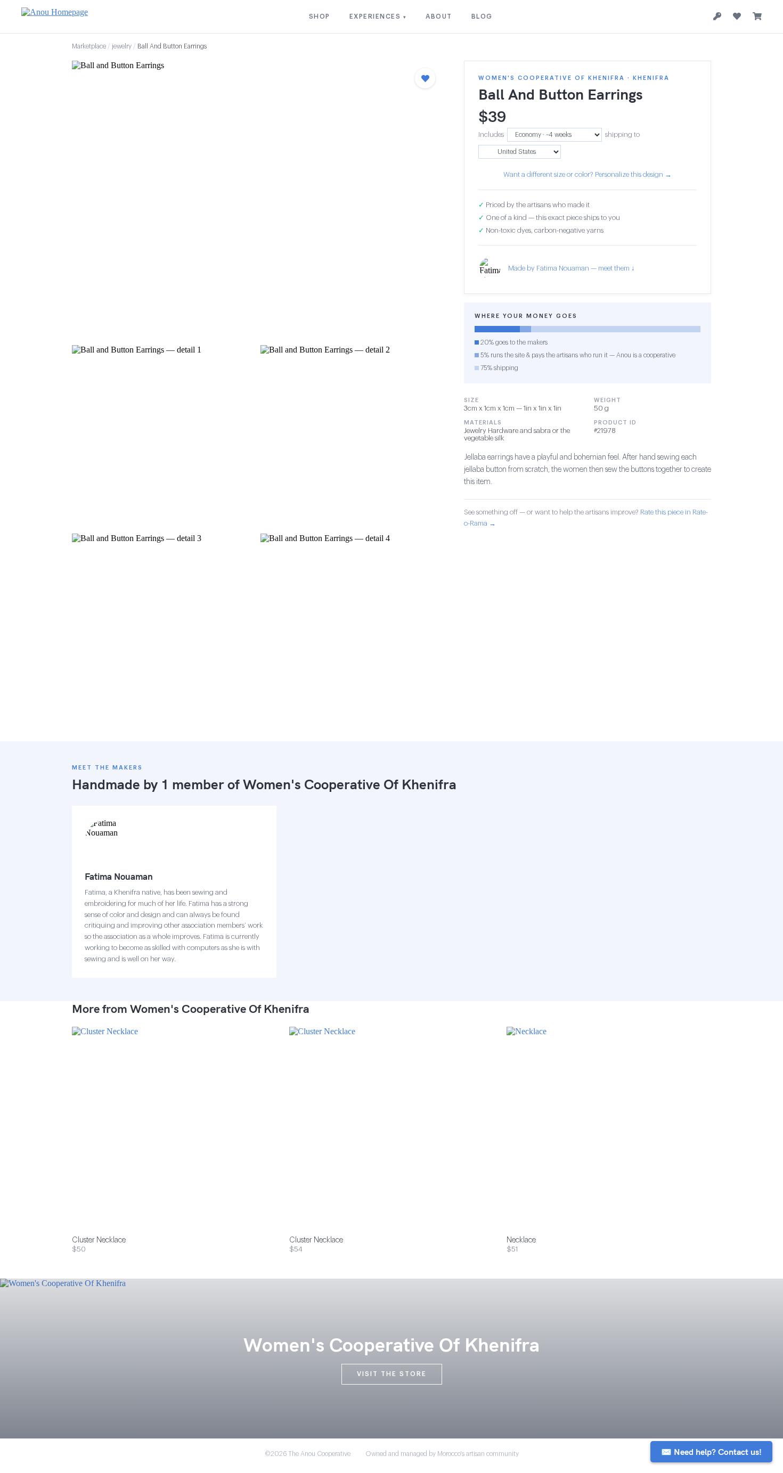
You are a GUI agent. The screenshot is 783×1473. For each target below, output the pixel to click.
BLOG (482, 16)
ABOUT (439, 16)
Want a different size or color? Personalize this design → (587, 174)
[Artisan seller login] (717, 17)
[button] (257, 200)
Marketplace (89, 46)
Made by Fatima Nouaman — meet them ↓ (571, 268)
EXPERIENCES (378, 16)
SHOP (319, 16)
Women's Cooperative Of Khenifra (349, 784)
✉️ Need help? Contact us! (711, 1451)
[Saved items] (737, 16)
